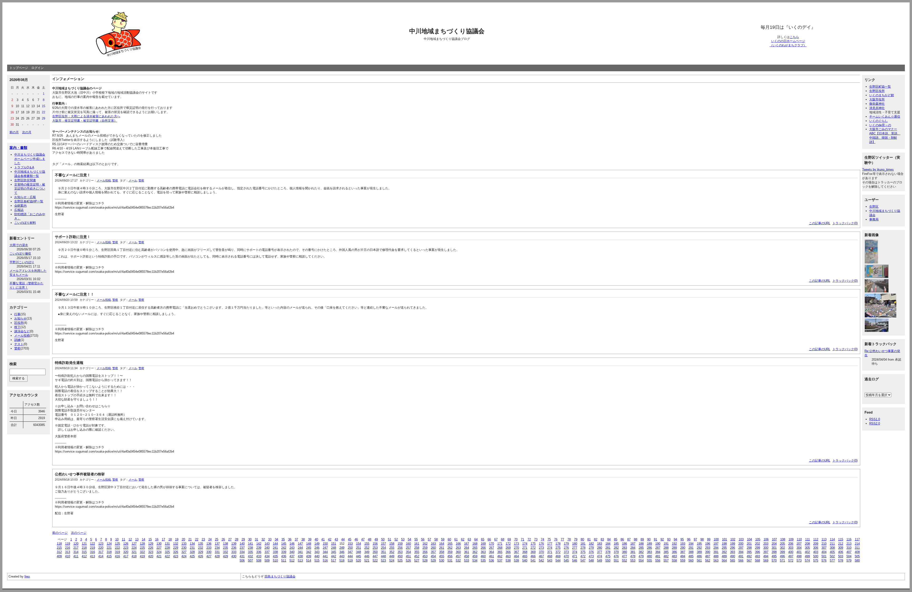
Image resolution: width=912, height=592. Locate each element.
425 (192, 556)
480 (649, 556)
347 (350, 552)
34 (276, 539)
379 (616, 552)
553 (632, 560)
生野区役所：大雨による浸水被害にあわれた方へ (86, 116)
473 (591, 556)
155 (366, 543)
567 (749, 560)
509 (267, 560)
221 (109, 547)
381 (632, 552)
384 (657, 552)
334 (242, 552)
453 (425, 556)
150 (325, 543)
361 (466, 552)
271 (524, 547)
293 (707, 547)
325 (167, 552)
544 (558, 560)
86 (622, 539)
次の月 (26, 132)
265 (474, 547)
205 (782, 543)
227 (159, 547)
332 (225, 552)
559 (682, 560)
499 (807, 556)
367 (516, 552)
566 (740, 560)
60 (449, 539)
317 (100, 552)
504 (848, 556)
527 (416, 560)
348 (358, 552)
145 (283, 543)
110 (799, 539)
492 (749, 556)
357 (433, 552)
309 (840, 547)
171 (499, 543)
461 (491, 556)
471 (574, 556)
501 (824, 556)
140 (242, 543)
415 (109, 556)
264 (466, 547)
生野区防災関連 (25, 180)
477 (624, 556)
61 (456, 539)
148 (308, 543)
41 (323, 539)
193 (682, 543)
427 (208, 556)
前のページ (60, 533)
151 (333, 543)
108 (782, 539)
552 (624, 560)
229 (175, 547)
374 (574, 552)
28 (236, 539)
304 (799, 547)
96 (688, 539)
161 (416, 543)
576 (824, 560)
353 (400, 552)
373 (566, 552)
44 (343, 539)
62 (462, 539)
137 (217, 543)
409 (59, 556)
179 (566, 543)
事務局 (874, 219)
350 (375, 552)
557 (666, 560)
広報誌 (19, 210)
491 (740, 556)
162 (425, 543)
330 (208, 552)
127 (134, 543)
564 (724, 560)
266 (483, 547)
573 (799, 560)
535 (483, 560)
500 (815, 556)
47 (363, 539)
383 (649, 552)
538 (508, 560)
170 (491, 543)
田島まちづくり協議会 (280, 576)
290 (682, 547)
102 (732, 539)
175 (533, 543)
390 (707, 552)
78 (569, 539)
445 (358, 556)
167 (466, 543)
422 (167, 556)
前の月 (14, 132)
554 (641, 560)
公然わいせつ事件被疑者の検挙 (80, 474)
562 (707, 560)
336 (258, 552)
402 (807, 552)
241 (275, 547)
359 (449, 552)
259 (425, 547)
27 (230, 539)
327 (183, 552)
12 (130, 539)
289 (674, 547)
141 (250, 543)
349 (366, 552)
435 (275, 556)
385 (666, 552)
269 (508, 547)
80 (582, 539)
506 (242, 560)
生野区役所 (877, 91)
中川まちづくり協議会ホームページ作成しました (29, 159)
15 (150, 539)
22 (196, 539)
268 (499, 547)
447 (375, 556)
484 (682, 556)
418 (134, 556)
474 (599, 556)
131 (167, 543)
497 (790, 556)
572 (790, 560)
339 (283, 552)
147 (300, 543)
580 (857, 560)
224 (134, 547)
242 (283, 547)
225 (142, 547)
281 (607, 547)
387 (682, 552)
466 (533, 556)
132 (175, 543)
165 (449, 543)
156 (375, 543)
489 (724, 556)
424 (183, 556)
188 (641, 543)
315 (84, 552)
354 (408, 552)
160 (408, 543)
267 (491, 547)
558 (674, 560)
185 (616, 543)
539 (516, 560)
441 (325, 556)
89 (642, 539)
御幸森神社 (877, 103)
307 (824, 547)
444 (350, 556)
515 (316, 560)
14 (143, 539)
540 (524, 560)
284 (632, 547)
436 (283, 556)
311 (857, 547)
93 (668, 539)
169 (483, 543)
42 (329, 539)
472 (582, 556)
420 (150, 556)
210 (824, 543)
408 (857, 552)
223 (125, 547)
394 (740, 552)
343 (316, 552)
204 (774, 543)
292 (699, 547)
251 (358, 547)
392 (724, 552)
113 (824, 539)
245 (308, 547)
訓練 (17, 340)
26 (223, 539)
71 (522, 539)
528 (425, 560)
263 (458, 547)
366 (508, 552)
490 (732, 556)
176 (541, 543)
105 (757, 539)
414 (100, 556)
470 (566, 556)
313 (67, 552)
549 (599, 560)
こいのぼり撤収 (20, 253)
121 (84, 543)
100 (716, 539)
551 (616, 560)
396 (757, 552)
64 (476, 539)
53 (402, 539)
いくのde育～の (880, 125)
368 (524, 552)
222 (117, 547)
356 (425, 552)
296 (732, 547)
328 (192, 552)
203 (765, 543)
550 (607, 560)
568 (757, 560)
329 (200, 552)
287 (657, 547)
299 (757, 547)
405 (832, 552)
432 (250, 556)
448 (383, 556)
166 (458, 543)
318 (109, 552)
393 (732, 552)
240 (267, 547)
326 (175, 552)
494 (765, 556)
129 (150, 543)
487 (707, 556)
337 (267, 552)
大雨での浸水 (19, 245)
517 (333, 560)
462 (499, 556)
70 (516, 539)
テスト (19, 344)
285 (641, 547)
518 (341, 560)
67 (496, 539)
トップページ (19, 68)
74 (542, 539)
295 (724, 547)
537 (499, 560)
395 (749, 552)
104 (749, 539)
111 (807, 539)
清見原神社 (877, 108)
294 (715, 547)
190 (657, 543)
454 (433, 556)
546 (574, 560)
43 (336, 539)
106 (766, 539)
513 (300, 560)
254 (383, 547)
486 (699, 556)
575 (815, 560)
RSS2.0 (874, 423)
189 (649, 543)
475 (607, 556)
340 (292, 552)
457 (458, 556)
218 (84, 547)
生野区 (874, 206)
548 (591, 560)
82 (595, 539)
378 (607, 552)
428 (217, 556)
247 (325, 547)
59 (442, 539)
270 (516, 547)
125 (117, 543)
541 (533, 560)
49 (376, 539)
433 (258, 556)
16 (156, 539)
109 (790, 539)
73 (535, 539)
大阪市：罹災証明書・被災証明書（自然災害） (84, 120)
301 (774, 547)
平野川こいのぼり (22, 262)
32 (263, 539)
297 (740, 547)
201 (749, 543)
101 (724, 539)
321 (134, 552)
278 (582, 547)
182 (591, 543)
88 (635, 539)
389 (699, 552)
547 (582, 560)
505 (857, 556)
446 (366, 556)
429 (225, 556)
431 (242, 556)
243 (292, 547)
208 (807, 543)
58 (436, 539)
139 (233, 543)
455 (441, 556)
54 (409, 539)
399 (782, 552)
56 (422, 539)
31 (256, 539)
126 (125, 543)
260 (433, 547)
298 (749, 547)
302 (782, 547)
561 (699, 560)
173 (516, 543)
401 (799, 552)
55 (416, 539)
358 (441, 552)
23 (203, 539)
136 (208, 543)
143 (267, 543)
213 (848, 543)
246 (316, 547)
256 (400, 547)
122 (92, 543)
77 (562, 539)
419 (142, 556)
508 (258, 560)
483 (674, 556)
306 (815, 547)
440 (316, 556)
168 (474, 543)
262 (449, 547)
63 (469, 539)
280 (599, 547)
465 (524, 556)
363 (483, 552)
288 (666, 547)
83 (602, 539)
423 (175, 556)
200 (740, 543)
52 (396, 539)
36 (289, 539)
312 (59, 552)
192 (674, 543)
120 (75, 543)
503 (840, 556)
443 (341, 556)
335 (250, 552)
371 (549, 552)
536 (491, 560)
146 (292, 543)
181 (582, 543)
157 (383, 543)
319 (117, 552)
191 (666, 543)
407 (848, 552)
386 (674, 552)
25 (216, 539)
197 (715, 543)
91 (655, 539)
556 (657, 560)
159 (400, 543)
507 (250, 560)
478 (632, 556)
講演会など (22, 331)
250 (350, 547)
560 (691, 560)
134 (192, 543)
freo (27, 576)
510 (275, 560)
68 (502, 539)
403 (815, 552)
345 (333, 552)
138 (225, 543)
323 (150, 552)
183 (599, 543)
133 (183, 543)
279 (591, 547)
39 (309, 539)
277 (574, 547)
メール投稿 (22, 335)
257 (408, 547)
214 (857, 543)
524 (391, 560)
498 (799, 556)
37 (296, 539)
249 (341, 547)
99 (708, 539)
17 (163, 539)
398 (774, 552)
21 (190, 539)
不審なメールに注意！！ (74, 294)
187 (632, 543)
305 (807, 547)
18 (170, 539)
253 (375, 547)
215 (59, 547)
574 (807, 560)
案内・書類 (18, 148)
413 (92, 556)
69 (509, 539)
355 (416, 552)
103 (741, 539)
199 (732, 543)
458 (466, 556)
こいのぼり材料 (25, 222)
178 (558, 543)
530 (441, 560)
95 (682, 539)
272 (533, 547)
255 (391, 547)
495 (774, 556)
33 (269, 539)
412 (84, 556)
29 (243, 539)
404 (824, 552)
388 (691, 552)
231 (192, 547)
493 (757, 556)
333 (233, 552)
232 (200, 547)
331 (217, 552)
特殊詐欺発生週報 (69, 363)
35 (283, 539)
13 (136, 539)
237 (242, 547)
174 (524, 543)
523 (383, 560)
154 (358, 543)
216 (67, 547)
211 (832, 543)
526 (408, 560)
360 (458, 552)
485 (691, 556)
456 (449, 556)
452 (416, 556)
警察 (17, 348)
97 (695, 539)
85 (615, 539)
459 (474, 556)
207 (799, 543)
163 (433, 543)
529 (433, 560)
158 (391, 543)
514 (308, 560)
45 (349, 539)
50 (383, 539)
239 (258, 547)
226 (150, 547)
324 (159, 552)
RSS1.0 (874, 419)
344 (325, 552)
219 (92, 547)
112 (815, 539)
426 (200, 556)
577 (832, 560)
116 (848, 539)
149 (316, 543)
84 (609, 539)
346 (341, 552)
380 (624, 552)
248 (333, 547)
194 (691, 543)
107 (774, 539)
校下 (17, 327)
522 (375, 560)
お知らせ (20, 318)
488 (715, 556)
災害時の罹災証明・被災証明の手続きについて (29, 189)
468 (549, 556)
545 (566, 560)
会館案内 (20, 205)
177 (549, 543)
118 (59, 543)
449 (391, 556)
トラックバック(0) (845, 223)
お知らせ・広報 (25, 197)
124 (109, 543)
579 (848, 560)
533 (466, 560)
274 (549, 547)
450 (400, 556)
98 (702, 539)
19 (176, 539)
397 (765, 552)
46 (356, 539)
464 (516, 556)
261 (441, 547)
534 (474, 560)
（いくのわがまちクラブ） (788, 45)
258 (416, 547)
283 (624, 547)
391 (715, 552)
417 (125, 556)
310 (848, 547)
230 (183, 547)
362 (474, 552)
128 (142, 543)
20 (183, 539)
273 (541, 547)
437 (292, 556)
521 (366, 560)
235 (225, 547)
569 (765, 560)
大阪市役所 (877, 99)
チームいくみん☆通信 (884, 116)
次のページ (78, 533)
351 (383, 552)
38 (303, 539)
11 (123, 539)
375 (582, 552)
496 (782, 556)
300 (765, 547)
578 (840, 560)
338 (275, 552)
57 (429, 539)
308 (832, 547)
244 (300, 547)
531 (449, 560)
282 (616, 547)
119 (67, 543)
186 (624, 543)
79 (575, 539)
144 (275, 543)
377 (599, 552)
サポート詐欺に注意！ (72, 237)
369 (533, 552)
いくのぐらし (878, 121)
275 (558, 547)
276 (566, 547)
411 (75, 556)
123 (100, 543)
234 (217, 547)
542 (541, 560)
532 (458, 560)
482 (666, 556)
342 (308, 552)
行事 (17, 314)
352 (391, 552)
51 (389, 539)
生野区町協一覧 (880, 86)
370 (541, 552)
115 (840, 539)
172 (508, 543)
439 (308, 556)
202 (757, 543)
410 (67, 556)
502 (832, 556)
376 (591, 552)
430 (233, 556)
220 (100, 547)
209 (815, 543)
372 (558, 552)
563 (715, 560)
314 (75, 552)
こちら (794, 37)
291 (691, 547)
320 (125, 552)
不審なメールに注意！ (72, 175)
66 (489, 539)
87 (629, 539)
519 (350, 560)
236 (233, 547)
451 (408, 556)
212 (840, 543)
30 (250, 539)
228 (167, 547)
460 (483, 556)
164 (441, 543)
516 (325, 560)
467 (541, 556)
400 (790, 552)
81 (589, 539)
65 (482, 539)
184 (607, 543)
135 (200, 543)
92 (662, 539)
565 (732, 560)
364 (491, 552)
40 (316, 539)
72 (529, 539)
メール (132, 180)
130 (159, 543)
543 (549, 560)
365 (499, 552)
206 (790, 543)
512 (292, 560)
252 (366, 547)
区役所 (19, 323)
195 (699, 543)
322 (142, 552)
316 (92, 552)
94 (675, 539)
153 (350, 543)
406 (840, 552)
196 (707, 543)
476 (616, 556)
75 (549, 539)
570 (774, 560)
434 (267, 556)
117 (857, 539)
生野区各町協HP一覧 (28, 201)
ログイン (37, 68)
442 (333, 556)
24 (210, 539)
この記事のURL (819, 223)
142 (258, 543)
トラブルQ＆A (24, 167)
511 (283, 560)
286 (649, 547)
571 (782, 560)
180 (574, 543)
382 (641, 552)
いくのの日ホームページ (788, 41)
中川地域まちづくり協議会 (446, 31)
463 (508, 556)
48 (369, 539)
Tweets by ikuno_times (878, 169)
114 (832, 539)
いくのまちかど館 (881, 95)
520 (358, 560)
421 (159, 556)
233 (208, 547)
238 (250, 547)
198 (724, 543)
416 (117, 556)
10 (117, 539)
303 (790, 547)
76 (555, 539)
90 (649, 539)
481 (657, 556)
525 (400, 560)
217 (75, 547)
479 (641, 556)
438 (300, 556)
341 (300, 552)
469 (558, 556)
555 (649, 560)
